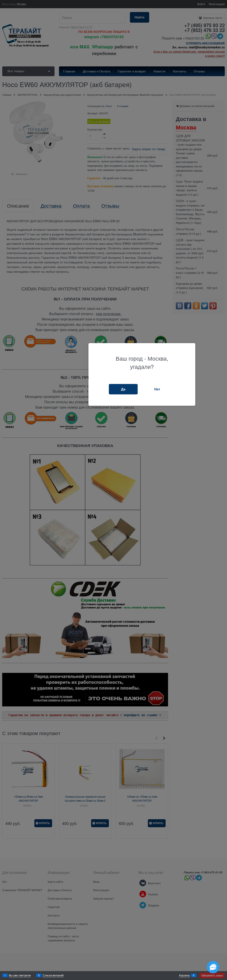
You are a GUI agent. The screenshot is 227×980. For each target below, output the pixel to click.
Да (123, 389)
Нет (157, 389)
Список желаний (53, 975)
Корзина (184, 975)
